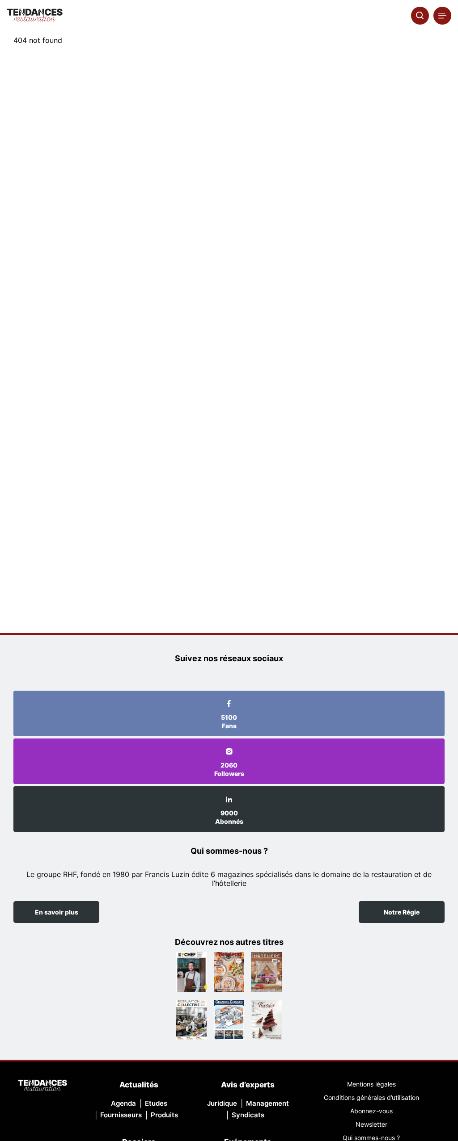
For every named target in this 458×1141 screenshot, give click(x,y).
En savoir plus (56, 912)
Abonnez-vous (371, 1111)
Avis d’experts (248, 1084)
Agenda (123, 1103)
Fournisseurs (121, 1115)
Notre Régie (402, 912)
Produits (164, 1115)
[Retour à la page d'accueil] (42, 1086)
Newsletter (371, 1124)
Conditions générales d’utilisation (371, 1097)
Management (267, 1103)
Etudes (156, 1103)
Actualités (138, 1084)
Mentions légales (371, 1084)
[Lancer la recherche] (420, 16)
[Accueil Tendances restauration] (35, 15)
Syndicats (248, 1115)
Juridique (222, 1103)
